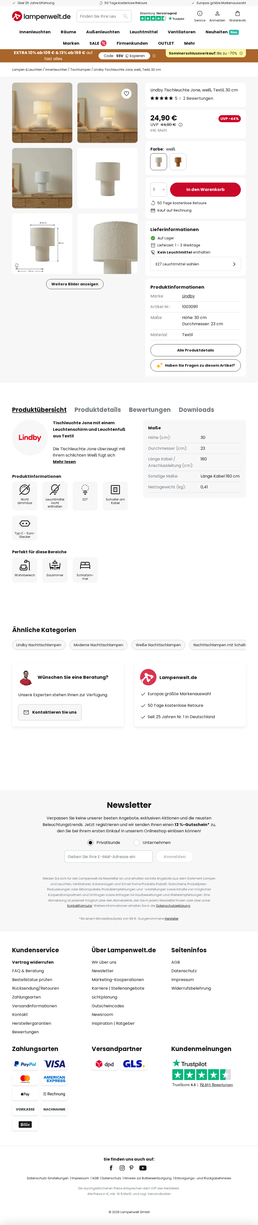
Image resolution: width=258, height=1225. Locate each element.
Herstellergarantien (31, 1023)
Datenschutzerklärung (173, 906)
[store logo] (41, 16)
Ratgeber (125, 1023)
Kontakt (20, 1014)
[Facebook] (114, 1167)
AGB (175, 962)
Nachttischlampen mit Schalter (221, 644)
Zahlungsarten (26, 997)
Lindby (188, 296)
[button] (42, 178)
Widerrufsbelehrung (191, 988)
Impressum (182, 980)
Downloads (196, 410)
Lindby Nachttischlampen (38, 644)
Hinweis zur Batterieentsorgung (148, 1178)
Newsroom (102, 1014)
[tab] (39, 410)
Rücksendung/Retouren (35, 988)
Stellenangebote (127, 988)
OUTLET (166, 43)
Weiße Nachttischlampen (158, 644)
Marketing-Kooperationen (118, 980)
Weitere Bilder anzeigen (74, 284)
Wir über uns (104, 962)
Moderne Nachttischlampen (98, 644)
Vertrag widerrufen (33, 962)
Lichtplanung (104, 997)
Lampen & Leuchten (27, 69)
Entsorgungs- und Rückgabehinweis (203, 1178)
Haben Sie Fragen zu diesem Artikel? (200, 365)
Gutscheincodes (108, 1006)
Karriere (100, 988)
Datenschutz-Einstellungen (48, 1178)
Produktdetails (98, 410)
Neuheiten (221, 32)
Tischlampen (80, 69)
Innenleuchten (56, 69)
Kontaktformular (79, 906)
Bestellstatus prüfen (32, 980)
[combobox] (104, 16)
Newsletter (103, 971)
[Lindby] (30, 438)
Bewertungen (150, 410)
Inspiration (102, 1023)
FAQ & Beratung (28, 971)
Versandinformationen (34, 1006)
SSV (124, 55)
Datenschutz (184, 971)
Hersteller (171, 918)
